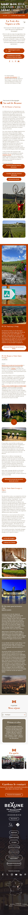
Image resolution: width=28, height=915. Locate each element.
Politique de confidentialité (17, 904)
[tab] (12, 715)
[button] (24, 4)
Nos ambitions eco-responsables (13, 857)
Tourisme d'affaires (14, 847)
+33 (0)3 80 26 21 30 (14, 815)
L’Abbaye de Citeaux (9, 542)
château (13, 368)
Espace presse (14, 837)
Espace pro (14, 832)
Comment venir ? (14, 852)
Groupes (14, 842)
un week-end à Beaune (11, 77)
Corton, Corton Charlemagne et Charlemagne (14, 386)
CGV (7, 905)
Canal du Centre (7, 154)
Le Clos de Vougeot (9, 538)
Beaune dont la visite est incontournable (12, 365)
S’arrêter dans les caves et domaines (13, 166)
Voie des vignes (15, 28)
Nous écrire (14, 818)
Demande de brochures (14, 863)
